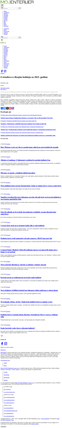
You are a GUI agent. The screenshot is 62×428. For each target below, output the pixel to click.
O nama (5, 372)
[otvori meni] (2, 5)
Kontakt (5, 380)
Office (5, 30)
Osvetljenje (6, 28)
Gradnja (5, 19)
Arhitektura (6, 12)
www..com (9, 392)
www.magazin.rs (9, 397)
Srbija (5, 365)
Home (5, 11)
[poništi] (19, 8)
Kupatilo (6, 16)
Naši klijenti (6, 377)
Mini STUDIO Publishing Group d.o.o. (10, 368)
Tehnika (5, 34)
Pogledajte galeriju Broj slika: (5, 88)
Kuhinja (5, 18)
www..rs (7, 389)
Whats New (6, 31)
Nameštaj (6, 15)
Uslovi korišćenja (45, 418)
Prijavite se (3, 350)
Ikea (5, 22)
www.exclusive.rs (9, 402)
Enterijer (6, 14)
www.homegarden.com (10, 410)
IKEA (5, 57)
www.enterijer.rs (8, 408)
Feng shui (6, 26)
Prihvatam (3, 426)
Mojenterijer (3, 352)
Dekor (5, 24)
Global (5, 363)
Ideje (5, 23)
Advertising (6, 374)
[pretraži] (2, 8)
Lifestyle (6, 32)
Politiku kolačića (35, 424)
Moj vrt (5, 20)
